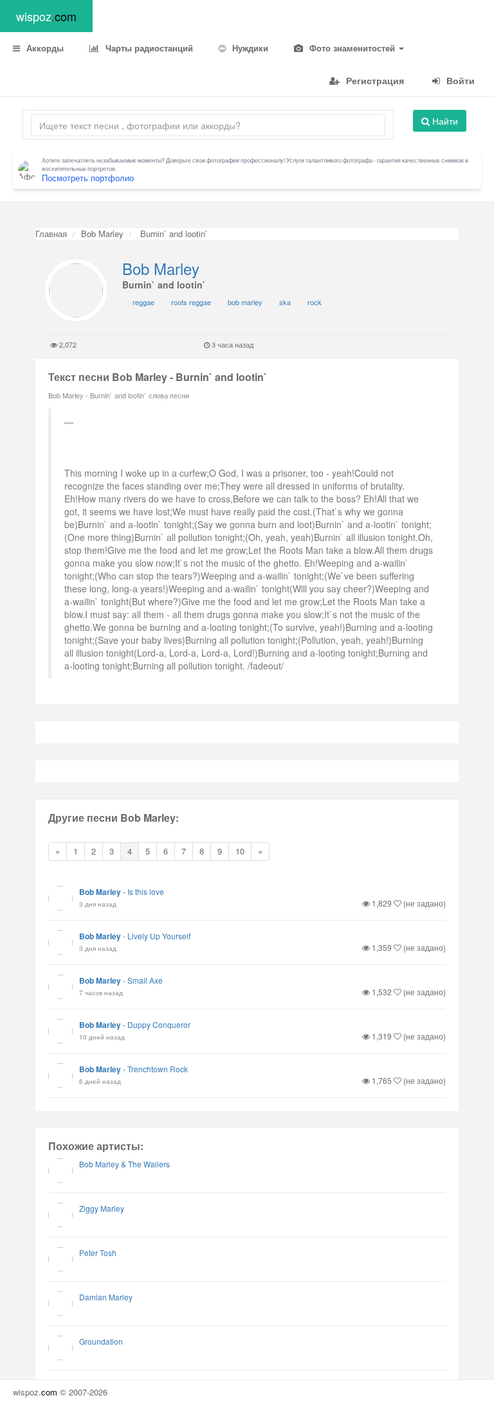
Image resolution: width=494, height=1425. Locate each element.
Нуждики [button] (249, 48)
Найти (444, 120)
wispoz (46, 16)
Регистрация (373, 80)
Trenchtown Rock (157, 1068)
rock (314, 302)
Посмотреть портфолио (88, 178)
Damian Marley (106, 1296)
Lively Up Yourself (158, 935)
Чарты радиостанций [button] (148, 48)
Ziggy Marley (101, 1208)
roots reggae (191, 302)
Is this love (145, 891)
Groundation (101, 1341)
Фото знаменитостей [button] (352, 48)
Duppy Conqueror (158, 1024)
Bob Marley (102, 233)
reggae (143, 302)
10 (239, 851)
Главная (51, 233)
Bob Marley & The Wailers (124, 1163)
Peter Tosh (97, 1252)
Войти (459, 80)
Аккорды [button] (44, 48)
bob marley (245, 302)
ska (285, 302)
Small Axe (145, 980)
